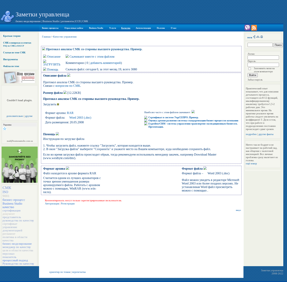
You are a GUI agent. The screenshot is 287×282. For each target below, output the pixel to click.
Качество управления (65, 36)
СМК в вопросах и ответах (17, 44)
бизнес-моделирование (17, 243)
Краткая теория (11, 36)
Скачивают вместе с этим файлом (92, 56)
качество (8, 207)
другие (29, 116)
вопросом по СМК (67, 85)
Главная (46, 36)
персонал (8, 253)
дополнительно (14, 116)
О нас (173, 28)
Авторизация (52, 203)
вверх (238, 210)
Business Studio (96, 28)
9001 (6, 196)
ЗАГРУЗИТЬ (51, 64)
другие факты (266, 134)
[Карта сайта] (257, 37)
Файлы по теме (11, 66)
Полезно (161, 28)
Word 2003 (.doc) (80, 117)
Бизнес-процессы (50, 28)
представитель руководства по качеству (18, 219)
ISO (5, 192)
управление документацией (12, 229)
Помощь (52, 69)
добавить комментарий (105, 62)
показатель (9, 257)
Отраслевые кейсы (73, 28)
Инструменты (10, 59)
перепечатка (79, 271)
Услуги (112, 28)
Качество (125, 28)
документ (9, 213)
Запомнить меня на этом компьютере (264, 70)
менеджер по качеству (17, 247)
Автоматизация (143, 28)
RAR (70, 113)
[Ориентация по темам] (254, 37)
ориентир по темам (59, 271)
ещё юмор (251, 163)
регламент (9, 233)
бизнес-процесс (14, 200)
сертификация (11, 210)
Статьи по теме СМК (14, 52)
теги (249, 37)
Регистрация (68, 203)
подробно (251, 134)
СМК (7, 187)
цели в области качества (18, 250)
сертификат (10, 223)
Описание (54, 56)
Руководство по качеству (18, 263)
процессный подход (15, 260)
